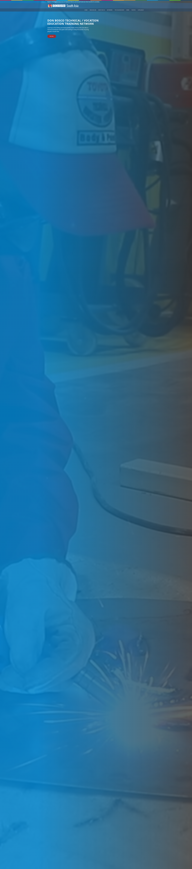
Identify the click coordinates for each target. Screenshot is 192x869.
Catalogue (141, 10)
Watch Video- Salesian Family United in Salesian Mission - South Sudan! (67, 2)
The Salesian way (119, 10)
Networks (109, 10)
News (127, 10)
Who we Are (93, 10)
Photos (134, 10)
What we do (101, 10)
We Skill (52, 36)
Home (86, 10)
